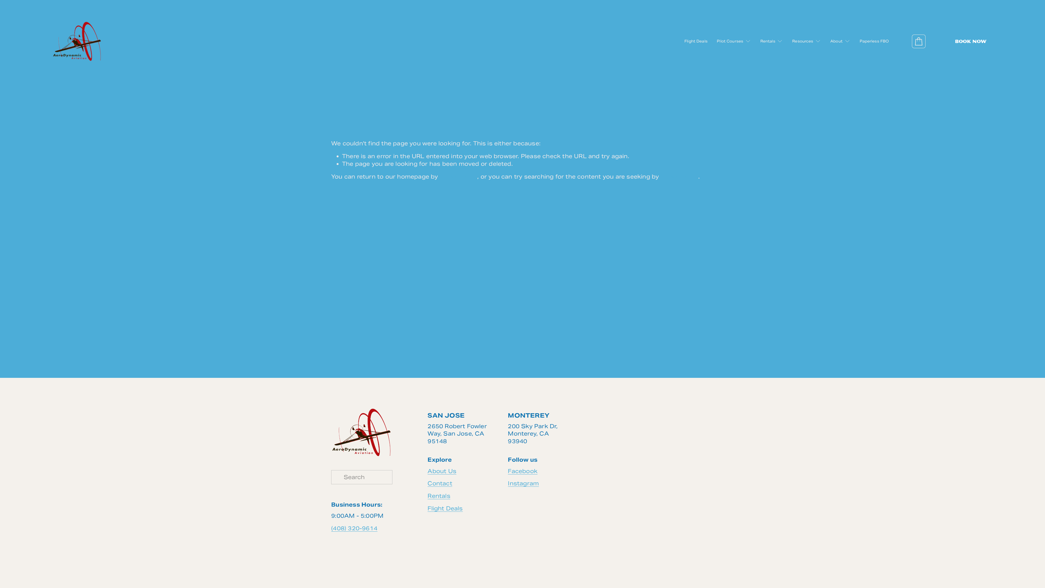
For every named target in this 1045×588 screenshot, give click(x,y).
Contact (440, 483)
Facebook (522, 471)
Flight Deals (696, 41)
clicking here (459, 176)
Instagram (523, 483)
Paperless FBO (874, 41)
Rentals (439, 496)
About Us (442, 471)
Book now (970, 41)
